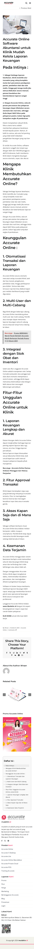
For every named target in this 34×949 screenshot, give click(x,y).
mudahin (23, 940)
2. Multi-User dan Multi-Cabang (16, 781)
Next (29, 8)
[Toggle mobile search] (26, 3)
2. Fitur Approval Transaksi (14, 800)
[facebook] (1, 840)
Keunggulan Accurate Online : (15, 774)
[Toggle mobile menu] (30, 3)
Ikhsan (6, 628)
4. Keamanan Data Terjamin (15, 808)
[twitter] (5, 840)
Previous (24, 8)
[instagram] (8, 840)
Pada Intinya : (10, 766)
